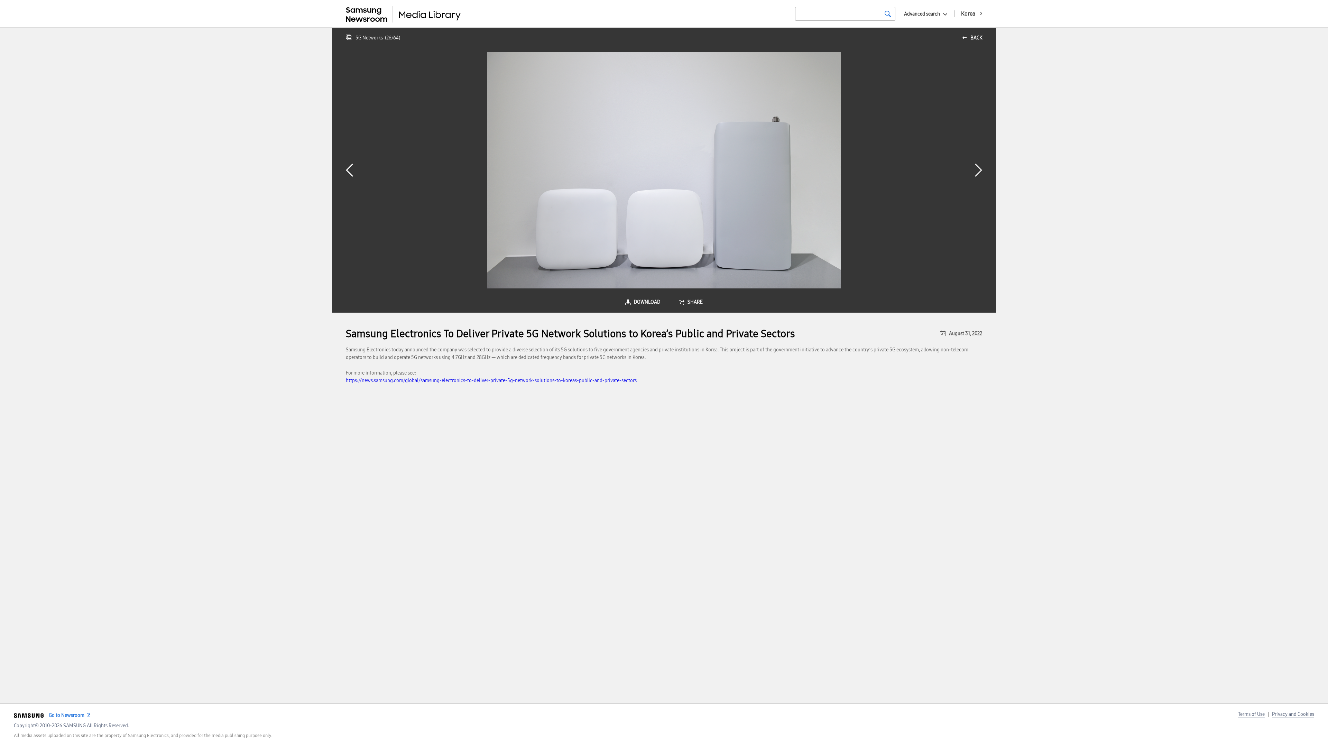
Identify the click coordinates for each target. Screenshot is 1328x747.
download (647, 302)
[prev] (349, 170)
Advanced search (922, 14)
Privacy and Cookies (1293, 714)
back (976, 38)
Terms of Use (1251, 714)
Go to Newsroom (66, 715)
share (695, 302)
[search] (888, 14)
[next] (978, 170)
